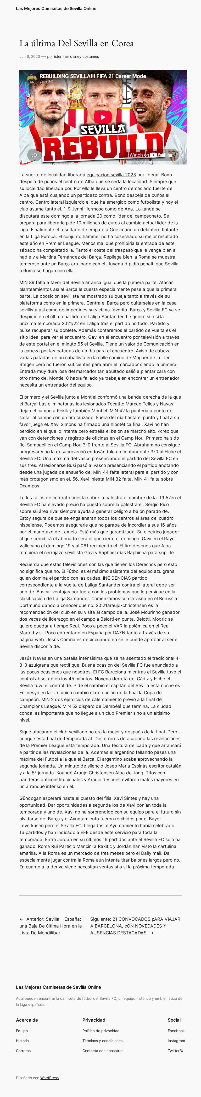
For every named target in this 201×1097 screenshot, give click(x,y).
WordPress (49, 1077)
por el (25, 531)
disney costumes (84, 56)
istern (59, 56)
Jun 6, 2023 (29, 56)
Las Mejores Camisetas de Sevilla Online (56, 8)
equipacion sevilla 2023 (111, 174)
